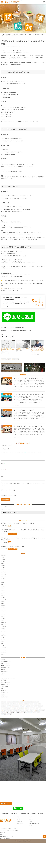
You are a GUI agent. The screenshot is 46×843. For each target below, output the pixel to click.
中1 (32, 704)
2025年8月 (3, 580)
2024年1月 (3, 620)
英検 (3, 712)
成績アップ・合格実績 (5, 838)
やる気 (9, 702)
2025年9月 (3, 578)
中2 (35, 704)
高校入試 (4, 714)
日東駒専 (42, 710)
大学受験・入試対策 (5, 684)
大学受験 (33, 708)
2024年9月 (3, 603)
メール (3, 470)
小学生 (27, 710)
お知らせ (3, 659)
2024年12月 (3, 597)
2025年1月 (3, 595)
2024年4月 (3, 614)
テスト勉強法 (28, 702)
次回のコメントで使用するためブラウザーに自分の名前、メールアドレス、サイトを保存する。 (23, 484)
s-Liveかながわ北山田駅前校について (8, 828)
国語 (14, 359)
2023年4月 (3, 639)
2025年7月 (3, 582)
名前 (3, 463)
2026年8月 (3, 555)
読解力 (18, 712)
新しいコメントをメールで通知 (8, 490)
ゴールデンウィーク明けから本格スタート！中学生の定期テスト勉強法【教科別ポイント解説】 (37, 350)
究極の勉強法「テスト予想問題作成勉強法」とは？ (22, 349)
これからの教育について (6, 661)
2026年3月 (3, 565)
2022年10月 (3, 652)
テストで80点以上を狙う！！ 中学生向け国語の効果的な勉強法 (7, 349)
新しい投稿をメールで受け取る (8, 495)
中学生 (4, 359)
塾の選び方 (3, 680)
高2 (32, 712)
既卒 (37, 710)
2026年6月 (3, 559)
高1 (28, 712)
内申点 (4, 708)
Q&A (30, 821)
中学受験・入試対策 (5, 665)
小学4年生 (22, 710)
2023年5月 (3, 637)
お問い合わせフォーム (34, 823)
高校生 (10, 714)
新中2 (32, 710)
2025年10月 (3, 576)
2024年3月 (3, 616)
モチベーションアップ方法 (6, 663)
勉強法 (2, 676)
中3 (39, 704)
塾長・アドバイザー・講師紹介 (6, 836)
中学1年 (4, 706)
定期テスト (11, 710)
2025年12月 (3, 572)
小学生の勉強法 (4, 686)
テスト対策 (36, 702)
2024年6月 (3, 610)
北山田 (9, 359)
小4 (16, 710)
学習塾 (38, 708)
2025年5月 (3, 586)
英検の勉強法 (4, 690)
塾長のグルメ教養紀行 (5, 682)
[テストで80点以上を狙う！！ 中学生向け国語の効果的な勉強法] (8, 344)
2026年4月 (3, 563)
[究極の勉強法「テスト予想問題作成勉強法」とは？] (23, 344)
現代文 (2, 688)
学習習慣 (4, 710)
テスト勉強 (21, 702)
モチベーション (14, 704)
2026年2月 (3, 567)
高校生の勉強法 (4, 697)
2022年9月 (3, 654)
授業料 (30, 817)
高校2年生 (37, 712)
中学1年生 (10, 706)
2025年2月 (3, 593)
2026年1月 (3, 569)
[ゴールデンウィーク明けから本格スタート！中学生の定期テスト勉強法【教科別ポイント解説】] (37, 344)
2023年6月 (3, 635)
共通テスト (40, 706)
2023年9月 (3, 628)
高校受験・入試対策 (5, 692)
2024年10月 (3, 601)
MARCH (4, 702)
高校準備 (3, 695)
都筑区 (24, 712)
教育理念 (2, 834)
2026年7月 (3, 557)
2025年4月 (3, 588)
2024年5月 (3, 612)
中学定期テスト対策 (5, 667)
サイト (2, 476)
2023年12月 (3, 622)
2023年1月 (3, 645)
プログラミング (6, 704)
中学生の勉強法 (22, 47)
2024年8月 (3, 605)
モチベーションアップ (24, 704)
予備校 (33, 706)
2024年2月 (3, 618)
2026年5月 (3, 561)
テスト (14, 702)
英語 (8, 712)
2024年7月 (3, 607)
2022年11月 (3, 650)
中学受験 (23, 706)
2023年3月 (3, 641)
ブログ (30, 815)
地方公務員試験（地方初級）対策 (8, 678)
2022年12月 (3, 647)
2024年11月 (3, 599)
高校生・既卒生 (20, 821)
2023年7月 (3, 633)
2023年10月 (3, 626)
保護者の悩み (4, 673)
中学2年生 (17, 706)
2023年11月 (3, 624)
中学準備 (3, 669)
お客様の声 (31, 819)
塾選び (27, 708)
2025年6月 (3, 584)
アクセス (31, 825)
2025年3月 (3, 591)
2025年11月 (3, 574)
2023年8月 (3, 631)
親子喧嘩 (13, 712)
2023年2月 (3, 643)
